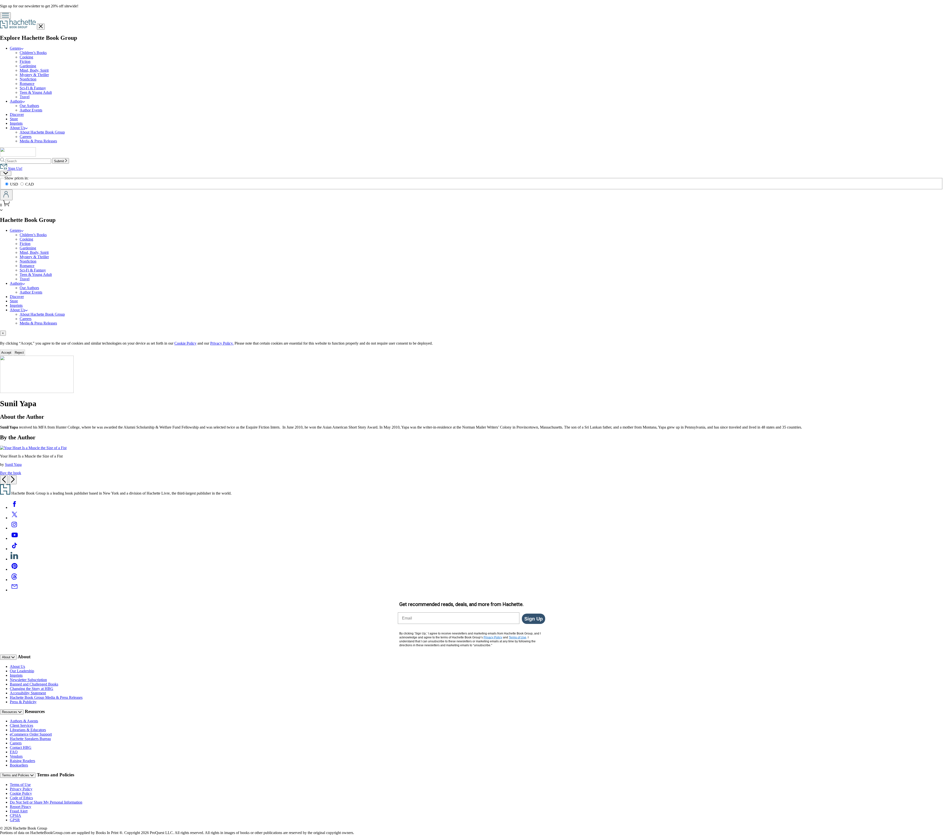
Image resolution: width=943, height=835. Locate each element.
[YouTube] (14, 538)
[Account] (6, 194)
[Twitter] (14, 518)
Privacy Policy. (222, 343)
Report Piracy (20, 807)
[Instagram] (14, 528)
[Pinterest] (14, 569)
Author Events (31, 110)
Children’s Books (33, 53)
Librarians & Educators (28, 730)
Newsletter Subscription (28, 680)
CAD (29, 184)
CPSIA (15, 815)
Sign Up (533, 618)
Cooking (26, 57)
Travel (24, 97)
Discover (17, 114)
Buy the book (10, 473)
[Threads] (14, 580)
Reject (19, 352)
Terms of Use (20, 784)
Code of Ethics (21, 798)
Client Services (21, 725)
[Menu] (5, 15)
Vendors (16, 756)
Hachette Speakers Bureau (30, 739)
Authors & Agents (24, 721)
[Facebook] (14, 507)
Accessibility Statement (28, 693)
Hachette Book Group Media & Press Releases (46, 697)
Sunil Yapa (13, 464)
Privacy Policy (21, 789)
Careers (25, 137)
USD (14, 184)
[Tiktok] (14, 549)
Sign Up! (14, 168)
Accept (6, 352)
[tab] (471, 333)
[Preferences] (5, 173)
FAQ (14, 752)
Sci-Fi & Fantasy (33, 88)
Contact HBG (20, 747)
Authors (16, 101)
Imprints (16, 123)
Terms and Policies (16, 775)
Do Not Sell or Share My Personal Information (46, 802)
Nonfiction (28, 79)
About (6, 657)
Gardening (28, 66)
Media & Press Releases (38, 141)
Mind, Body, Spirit (34, 70)
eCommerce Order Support (31, 734)
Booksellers (19, 765)
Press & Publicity (23, 702)
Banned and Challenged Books (34, 684)
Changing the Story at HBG (31, 689)
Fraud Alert (19, 811)
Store (14, 119)
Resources (10, 712)
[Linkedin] (14, 559)
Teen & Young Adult (36, 92)
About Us (17, 128)
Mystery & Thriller (34, 75)
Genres (15, 48)
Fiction (25, 61)
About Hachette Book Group (42, 132)
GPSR (15, 820)
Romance (27, 83)
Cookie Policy (185, 343)
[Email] (14, 590)
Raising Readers (22, 761)
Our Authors (29, 106)
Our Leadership (22, 671)
